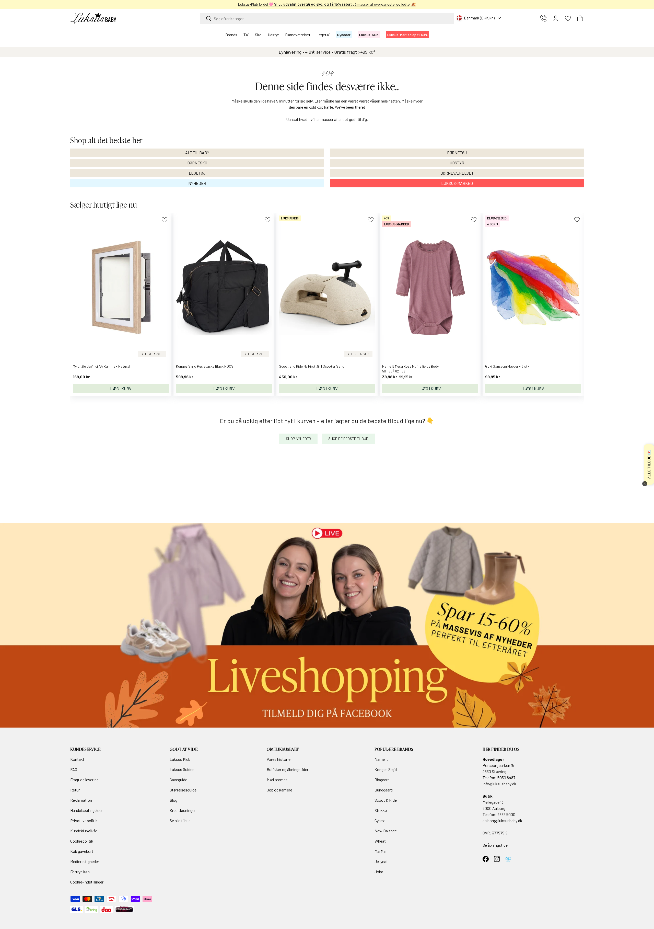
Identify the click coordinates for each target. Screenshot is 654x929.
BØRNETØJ (457, 152)
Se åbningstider (496, 845)
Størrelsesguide (183, 789)
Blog (173, 800)
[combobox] (327, 18)
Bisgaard (382, 779)
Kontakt (77, 759)
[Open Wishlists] (568, 18)
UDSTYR (457, 162)
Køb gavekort (81, 851)
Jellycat (381, 861)
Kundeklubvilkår (83, 830)
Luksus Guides (182, 769)
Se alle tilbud (180, 820)
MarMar (381, 851)
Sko (258, 34)
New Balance (386, 830)
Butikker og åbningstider (287, 769)
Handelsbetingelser (86, 810)
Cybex (380, 820)
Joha (379, 871)
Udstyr (273, 34)
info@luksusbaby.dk (499, 783)
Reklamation (81, 800)
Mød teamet (277, 779)
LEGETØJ (197, 173)
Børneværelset (297, 34)
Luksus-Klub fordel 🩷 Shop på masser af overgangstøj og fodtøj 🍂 (327, 4)
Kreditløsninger (183, 810)
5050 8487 (506, 777)
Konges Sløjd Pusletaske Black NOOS (204, 366)
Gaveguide (178, 779)
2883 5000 (506, 814)
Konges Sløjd (386, 769)
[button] (580, 18)
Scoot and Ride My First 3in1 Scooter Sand (311, 366)
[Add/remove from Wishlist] (164, 219)
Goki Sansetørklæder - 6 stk (507, 366)
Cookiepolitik (81, 841)
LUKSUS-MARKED (457, 183)
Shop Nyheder (298, 438)
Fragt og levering (84, 779)
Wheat (380, 841)
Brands (231, 34)
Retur (75, 789)
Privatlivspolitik (84, 820)
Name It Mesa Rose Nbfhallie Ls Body (410, 366)
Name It (381, 759)
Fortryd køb (80, 871)
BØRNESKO (197, 162)
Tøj (246, 34)
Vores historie (278, 759)
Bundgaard (384, 789)
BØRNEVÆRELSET (457, 173)
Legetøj (323, 34)
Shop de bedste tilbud (348, 438)
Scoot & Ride (386, 800)
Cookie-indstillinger (86, 881)
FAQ (73, 769)
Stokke (381, 810)
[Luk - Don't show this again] (644, 483)
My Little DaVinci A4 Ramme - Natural (101, 366)
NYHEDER (197, 183)
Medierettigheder (84, 861)
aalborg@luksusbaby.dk (502, 820)
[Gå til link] (327, 625)
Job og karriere (279, 789)
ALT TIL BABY (197, 152)
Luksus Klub (180, 759)
